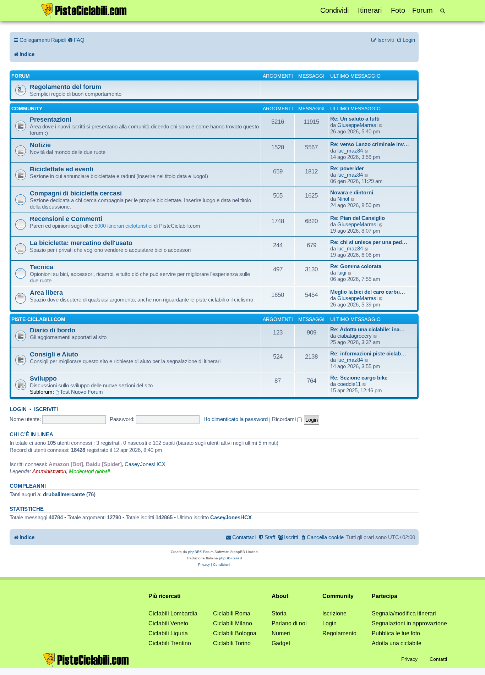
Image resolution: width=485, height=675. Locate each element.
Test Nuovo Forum (81, 392)
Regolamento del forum (65, 86)
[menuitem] (76, 40)
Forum (422, 10)
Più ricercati (164, 596)
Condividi (334, 10)
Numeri (281, 633)
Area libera (46, 292)
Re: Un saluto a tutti (355, 119)
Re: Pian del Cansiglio (357, 218)
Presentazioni (50, 119)
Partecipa (384, 596)
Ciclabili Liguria (168, 633)
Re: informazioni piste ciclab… (368, 353)
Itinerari (370, 10)
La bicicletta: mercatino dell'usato (81, 243)
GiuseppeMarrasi (357, 125)
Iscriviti (46, 409)
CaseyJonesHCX (145, 464)
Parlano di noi (289, 623)
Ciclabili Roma (231, 613)
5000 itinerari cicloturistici (123, 226)
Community (26, 108)
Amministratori (49, 471)
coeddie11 (349, 384)
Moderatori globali (89, 471)
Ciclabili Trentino (169, 643)
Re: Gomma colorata (355, 266)
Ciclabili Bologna (234, 633)
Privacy (409, 659)
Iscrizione (334, 613)
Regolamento (339, 633)
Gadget (281, 643)
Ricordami (284, 419)
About (280, 596)
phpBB (194, 552)
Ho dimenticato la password (235, 419)
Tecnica (41, 267)
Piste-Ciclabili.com (38, 319)
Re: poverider (347, 168)
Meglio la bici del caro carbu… (367, 292)
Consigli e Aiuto (54, 354)
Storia (279, 613)
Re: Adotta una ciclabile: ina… (367, 329)
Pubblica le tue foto (396, 633)
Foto (398, 10)
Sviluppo (43, 378)
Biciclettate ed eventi (61, 169)
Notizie (40, 145)
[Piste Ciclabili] (84, 10)
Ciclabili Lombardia (172, 613)
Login (18, 409)
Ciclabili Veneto (168, 623)
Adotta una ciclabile (396, 643)
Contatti (438, 659)
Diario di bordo (52, 330)
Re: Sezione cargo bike (358, 378)
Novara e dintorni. (352, 192)
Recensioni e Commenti (66, 218)
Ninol (343, 199)
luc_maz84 (350, 151)
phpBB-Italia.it (230, 558)
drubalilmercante (64, 494)
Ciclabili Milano (232, 623)
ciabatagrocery (354, 336)
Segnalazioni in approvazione (409, 623)
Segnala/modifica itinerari (404, 613)
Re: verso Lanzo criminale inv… (369, 144)
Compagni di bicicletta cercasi (76, 193)
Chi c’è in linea (31, 434)
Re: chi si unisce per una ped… (368, 242)
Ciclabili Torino (232, 643)
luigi (341, 273)
